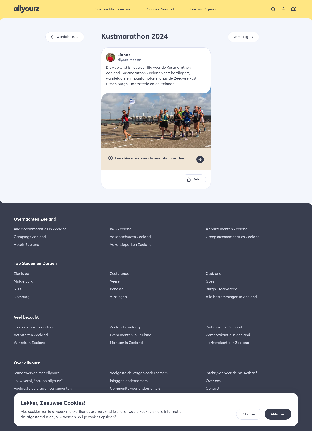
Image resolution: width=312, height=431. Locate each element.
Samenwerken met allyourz (36, 373)
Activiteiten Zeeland (31, 334)
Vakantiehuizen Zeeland (130, 236)
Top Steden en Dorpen (35, 263)
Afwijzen (249, 414)
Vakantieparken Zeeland (131, 244)
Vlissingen (118, 296)
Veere (115, 281)
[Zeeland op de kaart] (293, 9)
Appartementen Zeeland (227, 229)
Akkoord (278, 414)
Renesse (117, 289)
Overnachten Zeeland (35, 219)
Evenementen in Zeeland (130, 334)
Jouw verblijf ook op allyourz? (38, 380)
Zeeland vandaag (125, 327)
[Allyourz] (26, 9)
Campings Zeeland (30, 236)
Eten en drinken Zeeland (34, 327)
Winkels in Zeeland (29, 342)
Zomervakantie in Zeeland (228, 334)
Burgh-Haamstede (221, 289)
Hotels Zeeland (26, 244)
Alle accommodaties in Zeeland (40, 229)
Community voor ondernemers (135, 388)
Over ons (213, 380)
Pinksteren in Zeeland (224, 327)
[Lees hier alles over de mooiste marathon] (200, 159)
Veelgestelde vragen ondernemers (139, 373)
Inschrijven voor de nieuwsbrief (231, 373)
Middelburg (23, 281)
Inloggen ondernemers (129, 380)
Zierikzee (21, 273)
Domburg (22, 296)
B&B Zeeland (121, 229)
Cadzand (214, 273)
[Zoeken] (273, 9)
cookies (34, 411)
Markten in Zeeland (126, 342)
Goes (210, 281)
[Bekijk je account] (283, 9)
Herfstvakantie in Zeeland (227, 342)
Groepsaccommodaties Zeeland (233, 236)
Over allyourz (27, 363)
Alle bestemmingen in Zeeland (231, 296)
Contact (212, 388)
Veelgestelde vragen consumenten (43, 388)
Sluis (17, 289)
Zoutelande (119, 273)
